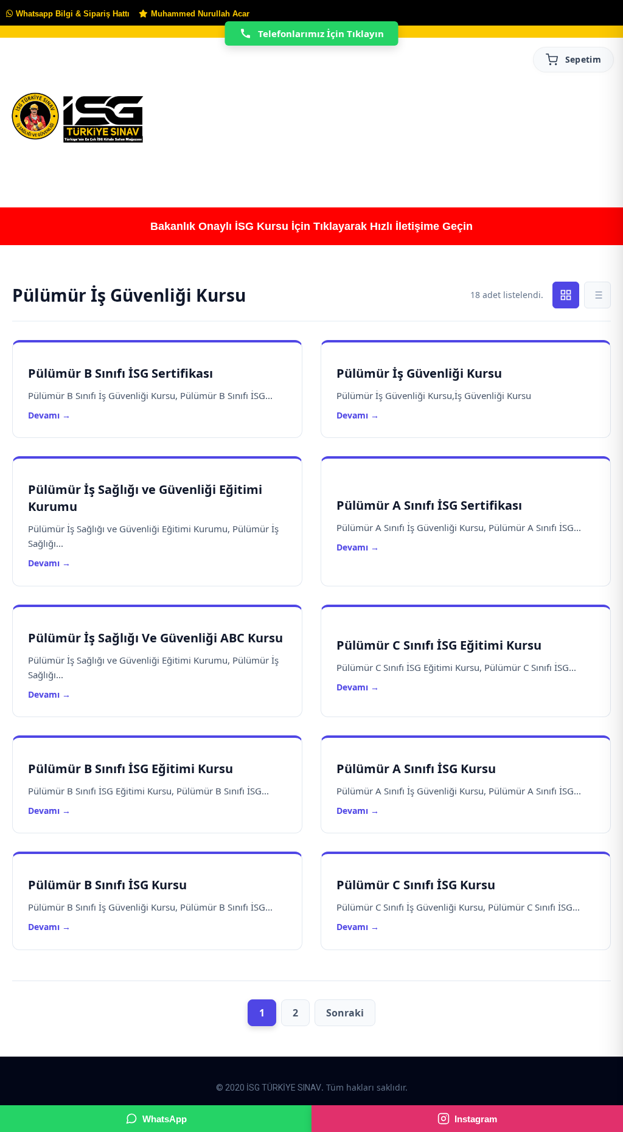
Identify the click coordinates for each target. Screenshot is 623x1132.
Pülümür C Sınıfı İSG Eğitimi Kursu (438, 645)
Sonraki (345, 1012)
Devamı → (49, 415)
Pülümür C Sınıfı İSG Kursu (415, 885)
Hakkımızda (106, 169)
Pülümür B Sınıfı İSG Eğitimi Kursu (130, 768)
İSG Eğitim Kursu (274, 168)
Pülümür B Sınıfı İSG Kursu (107, 885)
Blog (488, 169)
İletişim (544, 169)
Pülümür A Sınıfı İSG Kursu (416, 768)
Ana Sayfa (31, 168)
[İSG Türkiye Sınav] (77, 119)
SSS (597, 169)
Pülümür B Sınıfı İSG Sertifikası (120, 373)
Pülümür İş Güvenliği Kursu (419, 373)
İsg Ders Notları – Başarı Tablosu (393, 168)
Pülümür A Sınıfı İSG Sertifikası (429, 505)
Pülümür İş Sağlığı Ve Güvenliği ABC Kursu (155, 638)
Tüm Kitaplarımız (192, 168)
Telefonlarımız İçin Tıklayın (321, 33)
